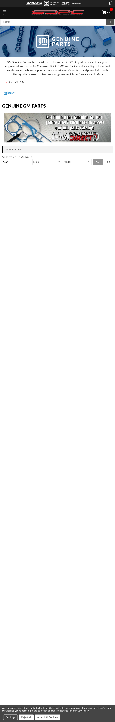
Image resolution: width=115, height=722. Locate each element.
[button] (57, 127)
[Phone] (111, 3)
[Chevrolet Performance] (71, 3)
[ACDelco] (34, 3)
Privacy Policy (81, 710)
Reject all (26, 717)
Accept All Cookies (47, 717)
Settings (10, 717)
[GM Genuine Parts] (51, 3)
